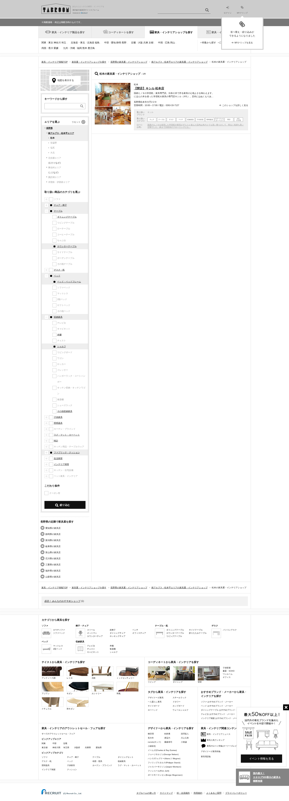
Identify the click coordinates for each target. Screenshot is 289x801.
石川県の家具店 (53, 558)
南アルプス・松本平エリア (61, 133)
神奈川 (57, 42)
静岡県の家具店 (53, 534)
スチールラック (179, 698)
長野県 (49, 128)
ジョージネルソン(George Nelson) (163, 754)
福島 (97, 42)
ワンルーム (228, 674)
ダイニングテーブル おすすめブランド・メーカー (223, 710)
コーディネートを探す (121, 32)
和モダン (71, 709)
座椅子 (113, 630)
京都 (151, 42)
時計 (56, 440)
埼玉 (63, 42)
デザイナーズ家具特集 (211, 751)
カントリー (96, 693)
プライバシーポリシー (236, 793)
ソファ (45, 757)
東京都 (45, 747)
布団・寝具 (97, 761)
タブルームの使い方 (146, 793)
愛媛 (56, 48)
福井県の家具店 (53, 570)
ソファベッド (59, 633)
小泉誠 (184, 742)
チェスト (91, 649)
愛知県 (99, 747)
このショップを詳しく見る (235, 105)
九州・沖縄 (69, 48)
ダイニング (178, 682)
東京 (50, 42)
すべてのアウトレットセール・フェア (58, 734)
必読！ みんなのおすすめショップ (62, 601)
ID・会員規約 (183, 793)
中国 (160, 42)
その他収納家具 (64, 411)
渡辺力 (167, 738)
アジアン (46, 693)
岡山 (172, 42)
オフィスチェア (139, 633)
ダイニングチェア (117, 633)
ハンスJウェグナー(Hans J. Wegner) (164, 758)
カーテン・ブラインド (102, 765)
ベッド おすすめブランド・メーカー (217, 706)
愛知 (113, 42)
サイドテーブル (196, 630)
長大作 (151, 738)
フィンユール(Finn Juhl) (158, 771)
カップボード (178, 706)
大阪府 (77, 747)
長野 (124, 42)
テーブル (58, 211)
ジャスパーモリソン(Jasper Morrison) (164, 767)
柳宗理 (151, 734)
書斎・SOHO (229, 671)
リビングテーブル (174, 636)
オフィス (227, 677)
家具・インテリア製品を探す (68, 32)
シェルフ (61, 346)
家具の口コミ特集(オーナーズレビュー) (224, 746)
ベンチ (135, 630)
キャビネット (93, 652)
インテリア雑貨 (61, 464)
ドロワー (176, 702)
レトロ (70, 678)
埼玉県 (66, 747)
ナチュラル (47, 709)
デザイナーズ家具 (156, 698)
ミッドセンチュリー (125, 678)
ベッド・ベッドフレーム (69, 281)
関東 (43, 42)
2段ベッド (57, 649)
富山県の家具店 (53, 552)
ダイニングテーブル (67, 217)
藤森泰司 (168, 742)
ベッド (57, 276)
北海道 (90, 42)
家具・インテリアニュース (218, 734)
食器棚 (113, 649)
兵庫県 (88, 747)
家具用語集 (206, 756)
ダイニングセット (125, 757)
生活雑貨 (58, 458)
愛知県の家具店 (53, 528)
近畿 (133, 42)
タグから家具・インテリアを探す (167, 691)
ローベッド (153, 710)
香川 (50, 48)
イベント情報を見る (261, 758)
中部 (106, 42)
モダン (70, 693)
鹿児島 (91, 48)
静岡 (118, 42)
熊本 (84, 48)
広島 (167, 42)
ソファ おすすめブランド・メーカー (217, 702)
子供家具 (58, 417)
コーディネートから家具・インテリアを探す (173, 662)
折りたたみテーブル (198, 633)
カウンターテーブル (67, 246)
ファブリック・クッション (67, 452)
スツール (91, 630)
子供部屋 (227, 668)
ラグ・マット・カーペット (67, 435)
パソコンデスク (230, 630)
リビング (152, 682)
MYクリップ (242, 13)
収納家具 (58, 317)
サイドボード (154, 706)
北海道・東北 (78, 42)
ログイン (228, 13)
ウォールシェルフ (180, 710)
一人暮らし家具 (155, 702)
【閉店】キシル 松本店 (149, 88)
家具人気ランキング (216, 740)
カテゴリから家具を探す (56, 619)
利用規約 (198, 793)
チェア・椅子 (60, 205)
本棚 (59, 334)
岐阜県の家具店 (53, 546)
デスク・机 (59, 270)
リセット (76, 122)
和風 (119, 693)
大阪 (140, 42)
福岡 (79, 48)
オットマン (92, 633)
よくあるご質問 (213, 793)
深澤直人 (185, 734)
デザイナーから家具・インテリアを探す (171, 728)
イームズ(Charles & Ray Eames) (162, 750)
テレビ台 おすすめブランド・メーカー (218, 714)
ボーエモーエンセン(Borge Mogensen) (165, 775)
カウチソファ (59, 630)
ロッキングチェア (117, 636)
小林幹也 (152, 746)
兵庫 (145, 42)
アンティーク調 (48, 678)
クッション (72, 769)
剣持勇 (167, 734)
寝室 (200, 682)
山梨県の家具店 (53, 577)
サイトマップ (166, 793)
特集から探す (209, 42)
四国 (43, 48)
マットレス (58, 646)
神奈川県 (56, 747)
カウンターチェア (95, 636)
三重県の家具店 (53, 564)
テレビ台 (91, 646)
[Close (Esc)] (286, 707)
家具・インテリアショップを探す (174, 32)
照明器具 (58, 423)
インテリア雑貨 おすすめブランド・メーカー (221, 718)
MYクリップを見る (244, 42)
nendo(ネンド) (154, 742)
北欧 (94, 678)
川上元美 (185, 738)
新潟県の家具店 (53, 540)
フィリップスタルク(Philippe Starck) (164, 763)
